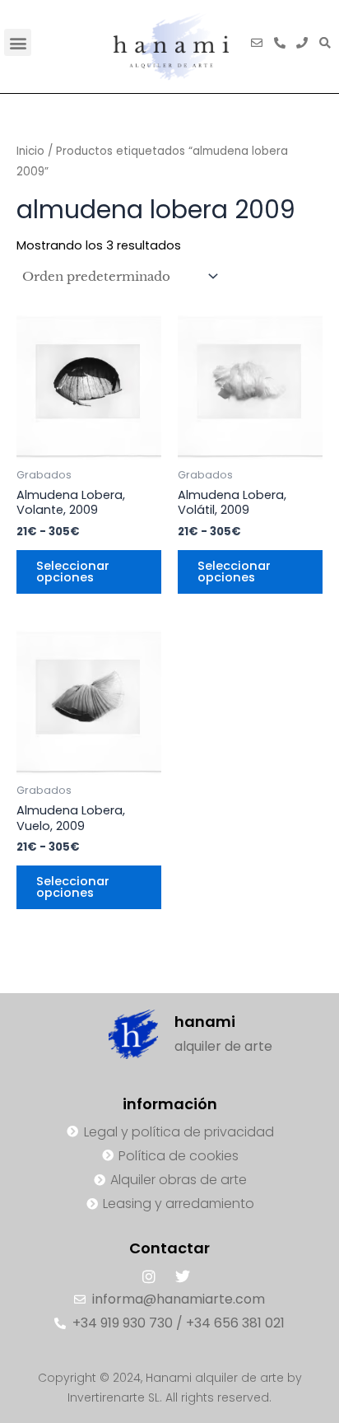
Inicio (30, 151)
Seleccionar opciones (72, 572)
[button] (17, 42)
